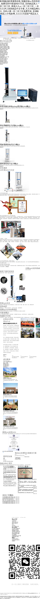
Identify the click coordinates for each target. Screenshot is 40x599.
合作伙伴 (13, 525)
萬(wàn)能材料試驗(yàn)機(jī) (5, 48)
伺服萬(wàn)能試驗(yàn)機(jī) (5, 47)
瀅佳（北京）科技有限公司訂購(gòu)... (9, 499)
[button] (18, 36)
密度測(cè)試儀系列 (3, 50)
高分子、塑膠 (5, 362)
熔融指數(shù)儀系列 (3, 51)
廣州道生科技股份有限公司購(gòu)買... (9, 500)
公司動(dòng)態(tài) (15, 538)
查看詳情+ (2, 147)
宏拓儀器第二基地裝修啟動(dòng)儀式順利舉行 (26, 489)
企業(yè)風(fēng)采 (15, 522)
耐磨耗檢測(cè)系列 (3, 57)
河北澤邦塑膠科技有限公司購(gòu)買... (9, 496)
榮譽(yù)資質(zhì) (15, 523)
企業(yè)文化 (14, 521)
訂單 (13, 524)
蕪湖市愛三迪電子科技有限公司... (8, 498)
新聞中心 (13, 537)
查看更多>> (5, 354)
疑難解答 (13, 540)
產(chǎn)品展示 (14, 527)
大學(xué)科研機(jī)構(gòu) (7, 361)
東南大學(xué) (7, 394)
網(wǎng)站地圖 (31, 593)
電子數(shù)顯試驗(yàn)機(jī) (5, 46)
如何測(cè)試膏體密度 (8, 475)
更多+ (12, 467)
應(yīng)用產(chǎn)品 (15, 526)
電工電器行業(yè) (6, 364)
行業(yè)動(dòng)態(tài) (16, 539)
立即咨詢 (7, 266)
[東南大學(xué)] (10, 388)
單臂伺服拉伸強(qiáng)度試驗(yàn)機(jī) (15, 106)
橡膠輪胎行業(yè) (6, 363)
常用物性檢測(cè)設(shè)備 (4, 56)
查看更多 (1, 64)
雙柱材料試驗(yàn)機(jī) (4, 44)
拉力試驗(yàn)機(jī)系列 (4, 43)
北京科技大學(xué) (8, 411)
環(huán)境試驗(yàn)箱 (4, 53)
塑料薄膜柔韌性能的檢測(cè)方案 (9, 470)
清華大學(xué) (7, 378)
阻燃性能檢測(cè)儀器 (3, 54)
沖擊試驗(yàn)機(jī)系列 (4, 52)
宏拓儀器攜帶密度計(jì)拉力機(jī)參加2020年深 (26, 492)
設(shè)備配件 (2, 55)
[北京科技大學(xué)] (10, 404)
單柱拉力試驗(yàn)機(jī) (4, 45)
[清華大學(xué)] (10, 372)
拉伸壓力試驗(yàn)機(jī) (4, 49)
